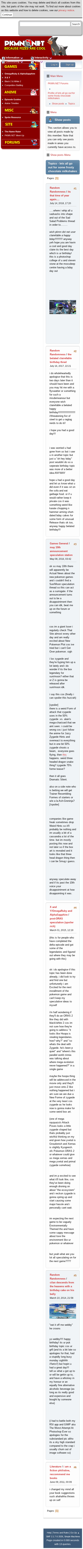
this (65, 754)
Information (12, 57)
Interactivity (41, 57)
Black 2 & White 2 (13, 81)
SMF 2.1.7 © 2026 (54, 1536)
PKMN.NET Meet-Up (14, 135)
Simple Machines (72, 1536)
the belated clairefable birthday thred (61, 358)
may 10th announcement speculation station (61, 551)
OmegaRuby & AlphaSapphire (20, 74)
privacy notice (66, 10)
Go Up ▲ (75, 1532)
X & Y (7, 77)
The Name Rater (13, 131)
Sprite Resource (13, 117)
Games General (59, 543)
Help (49, 1532)
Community (12, 61)
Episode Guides (13, 99)
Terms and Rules (61, 1532)
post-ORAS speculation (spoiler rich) (62, 922)
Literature (55, 1466)
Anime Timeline (12, 103)
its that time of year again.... (60, 195)
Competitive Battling (14, 85)
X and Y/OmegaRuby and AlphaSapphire (61, 911)
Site (37, 61)
